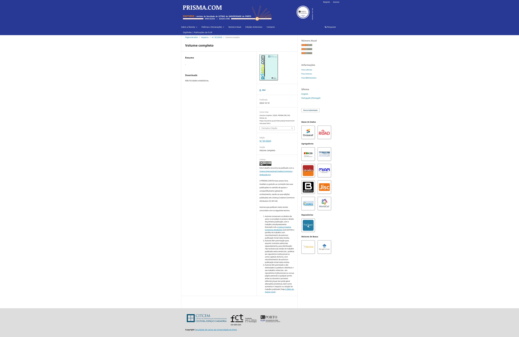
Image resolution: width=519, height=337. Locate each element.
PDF (264, 90)
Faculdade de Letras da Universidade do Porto (216, 329)
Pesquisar (331, 27)
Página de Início (191, 37)
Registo (326, 2)
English (304, 94)
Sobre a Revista (188, 27)
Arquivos (204, 37)
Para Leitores (306, 69)
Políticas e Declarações (212, 27)
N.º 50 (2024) (217, 37)
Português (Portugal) (310, 98)
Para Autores (306, 74)
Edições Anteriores (253, 27)
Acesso (336, 2)
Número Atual (234, 27)
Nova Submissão (310, 110)
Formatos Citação (269, 128)
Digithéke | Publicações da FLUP (197, 32)
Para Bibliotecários (308, 78)
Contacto (271, 27)
